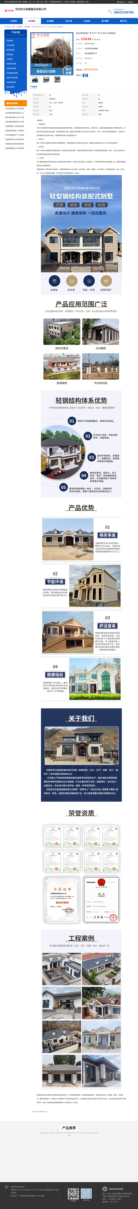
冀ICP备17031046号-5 (32, 1190)
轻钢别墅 (27, 27)
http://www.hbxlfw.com (39, 1111)
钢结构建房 (10, 50)
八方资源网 (21, 1196)
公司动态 (86, 21)
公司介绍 (68, 21)
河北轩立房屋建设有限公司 (47, 1190)
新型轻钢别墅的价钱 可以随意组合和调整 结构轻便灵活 (15, 117)
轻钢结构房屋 (11, 68)
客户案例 (105, 21)
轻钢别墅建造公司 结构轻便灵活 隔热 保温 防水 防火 (15, 148)
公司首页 (13, 21)
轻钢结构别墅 (11, 64)
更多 (24, 103)
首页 (13, 27)
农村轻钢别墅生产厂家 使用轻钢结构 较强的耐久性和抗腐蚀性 (15, 135)
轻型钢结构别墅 (12, 73)
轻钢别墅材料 (11, 82)
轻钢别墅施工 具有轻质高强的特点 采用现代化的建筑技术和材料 (15, 126)
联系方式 (123, 21)
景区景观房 (10, 87)
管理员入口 (34, 1196)
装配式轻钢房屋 (12, 78)
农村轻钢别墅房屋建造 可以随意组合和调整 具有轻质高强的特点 (15, 113)
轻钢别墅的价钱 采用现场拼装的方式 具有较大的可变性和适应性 (15, 139)
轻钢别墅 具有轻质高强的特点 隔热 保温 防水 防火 (15, 144)
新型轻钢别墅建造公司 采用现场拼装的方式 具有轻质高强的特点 (15, 122)
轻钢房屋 (9, 54)
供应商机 (31, 21)
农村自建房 (10, 45)
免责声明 (28, 1196)
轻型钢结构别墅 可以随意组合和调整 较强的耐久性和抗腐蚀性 (15, 130)
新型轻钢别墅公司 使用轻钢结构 (15, 108)
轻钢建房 (9, 59)
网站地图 (41, 1196)
